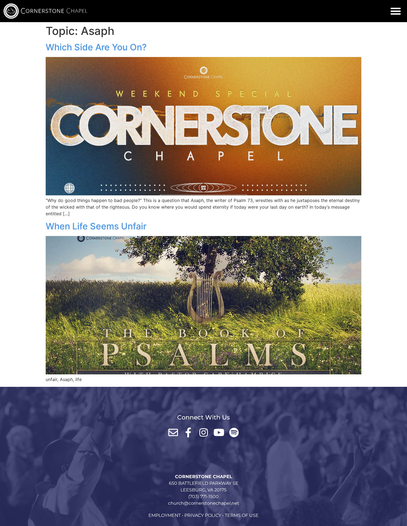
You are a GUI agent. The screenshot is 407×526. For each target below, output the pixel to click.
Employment (164, 515)
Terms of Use (242, 515)
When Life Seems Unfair (96, 226)
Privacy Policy (202, 515)
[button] (395, 11)
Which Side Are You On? (96, 47)
